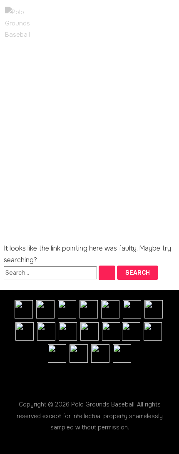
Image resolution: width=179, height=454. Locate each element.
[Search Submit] (107, 273)
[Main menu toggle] (30, 54)
